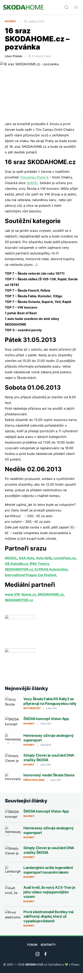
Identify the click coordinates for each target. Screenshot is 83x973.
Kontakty (48, 944)
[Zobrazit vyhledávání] (66, 7)
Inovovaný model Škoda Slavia (48, 775)
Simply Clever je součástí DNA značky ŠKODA (48, 757)
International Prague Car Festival (30, 575)
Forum (32, 944)
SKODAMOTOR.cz (19, 569)
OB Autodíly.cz (16, 564)
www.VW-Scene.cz (20, 594)
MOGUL (11, 558)
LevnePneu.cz (64, 558)
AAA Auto (26, 558)
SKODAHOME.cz (51, 594)
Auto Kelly (44, 558)
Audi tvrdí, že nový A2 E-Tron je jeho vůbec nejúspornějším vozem (49, 892)
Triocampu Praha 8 (34, 177)
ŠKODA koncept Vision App (46, 719)
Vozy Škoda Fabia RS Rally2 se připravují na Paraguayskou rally (50, 701)
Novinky (10, 21)
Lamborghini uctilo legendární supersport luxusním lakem (48, 869)
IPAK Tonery (39, 564)
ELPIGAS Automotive (51, 569)
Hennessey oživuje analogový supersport (48, 737)
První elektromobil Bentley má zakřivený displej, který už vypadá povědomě (48, 916)
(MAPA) (32, 183)
